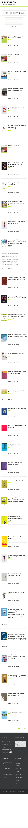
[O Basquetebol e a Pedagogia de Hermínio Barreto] (4, 678)
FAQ (4, 771)
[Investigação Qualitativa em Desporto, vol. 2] (4, 225)
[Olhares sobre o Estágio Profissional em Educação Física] (4, 204)
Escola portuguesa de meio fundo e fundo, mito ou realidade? (16, 164)
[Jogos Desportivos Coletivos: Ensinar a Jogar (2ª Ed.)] (4, 39)
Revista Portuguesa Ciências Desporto (6, 767)
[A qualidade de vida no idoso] (4, 411)
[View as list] (15, 26)
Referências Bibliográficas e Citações (19, 770)
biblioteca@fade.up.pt (6, 749)
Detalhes (17, 45)
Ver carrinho (22, 13)
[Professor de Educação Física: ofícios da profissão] (4, 375)
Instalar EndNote (19, 777)
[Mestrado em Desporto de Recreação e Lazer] (4, 697)
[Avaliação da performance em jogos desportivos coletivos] (4, 558)
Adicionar (11, 45)
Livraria (4, 777)
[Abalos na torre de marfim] (4, 595)
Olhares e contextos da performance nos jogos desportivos (15, 518)
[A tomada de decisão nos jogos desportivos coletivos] (4, 92)
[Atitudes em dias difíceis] (4, 484)
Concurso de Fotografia (7, 774)
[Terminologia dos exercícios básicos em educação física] (4, 281)
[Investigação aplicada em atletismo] (4, 356)
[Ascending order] (21, 18)
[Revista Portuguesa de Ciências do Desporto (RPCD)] (4, 299)
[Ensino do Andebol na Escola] (4, 75)
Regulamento (18, 780)
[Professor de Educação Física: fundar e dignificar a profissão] (4, 338)
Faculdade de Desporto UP (7, 763)
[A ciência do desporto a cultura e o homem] (4, 577)
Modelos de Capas (19, 774)
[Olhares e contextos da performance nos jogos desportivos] (4, 520)
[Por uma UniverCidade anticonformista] (4, 466)
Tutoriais (17, 783)
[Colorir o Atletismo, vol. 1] (4, 149)
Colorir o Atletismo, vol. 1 (15, 145)
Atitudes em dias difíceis (15, 481)
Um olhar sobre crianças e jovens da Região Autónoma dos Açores (16, 656)
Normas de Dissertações (18, 764)
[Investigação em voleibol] (4, 715)
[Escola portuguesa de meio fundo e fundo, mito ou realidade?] (4, 166)
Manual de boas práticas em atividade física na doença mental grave (16, 316)
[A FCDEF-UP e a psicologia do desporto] (4, 428)
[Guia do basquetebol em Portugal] (4, 541)
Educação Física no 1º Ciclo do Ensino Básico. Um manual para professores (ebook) (17, 499)
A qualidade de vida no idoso (17, 408)
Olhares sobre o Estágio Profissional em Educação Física (16, 203)
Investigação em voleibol (15, 712)
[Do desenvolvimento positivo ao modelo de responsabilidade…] (4, 129)
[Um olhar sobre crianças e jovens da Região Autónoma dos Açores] (4, 658)
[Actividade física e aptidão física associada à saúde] (4, 391)
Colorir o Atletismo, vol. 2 (15, 54)
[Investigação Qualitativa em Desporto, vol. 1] (4, 110)
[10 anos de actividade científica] (4, 447)
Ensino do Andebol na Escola (17, 71)
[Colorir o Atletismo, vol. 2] (4, 58)
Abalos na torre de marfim (16, 592)
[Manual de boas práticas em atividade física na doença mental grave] (4, 317)
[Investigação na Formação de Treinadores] (4, 186)
